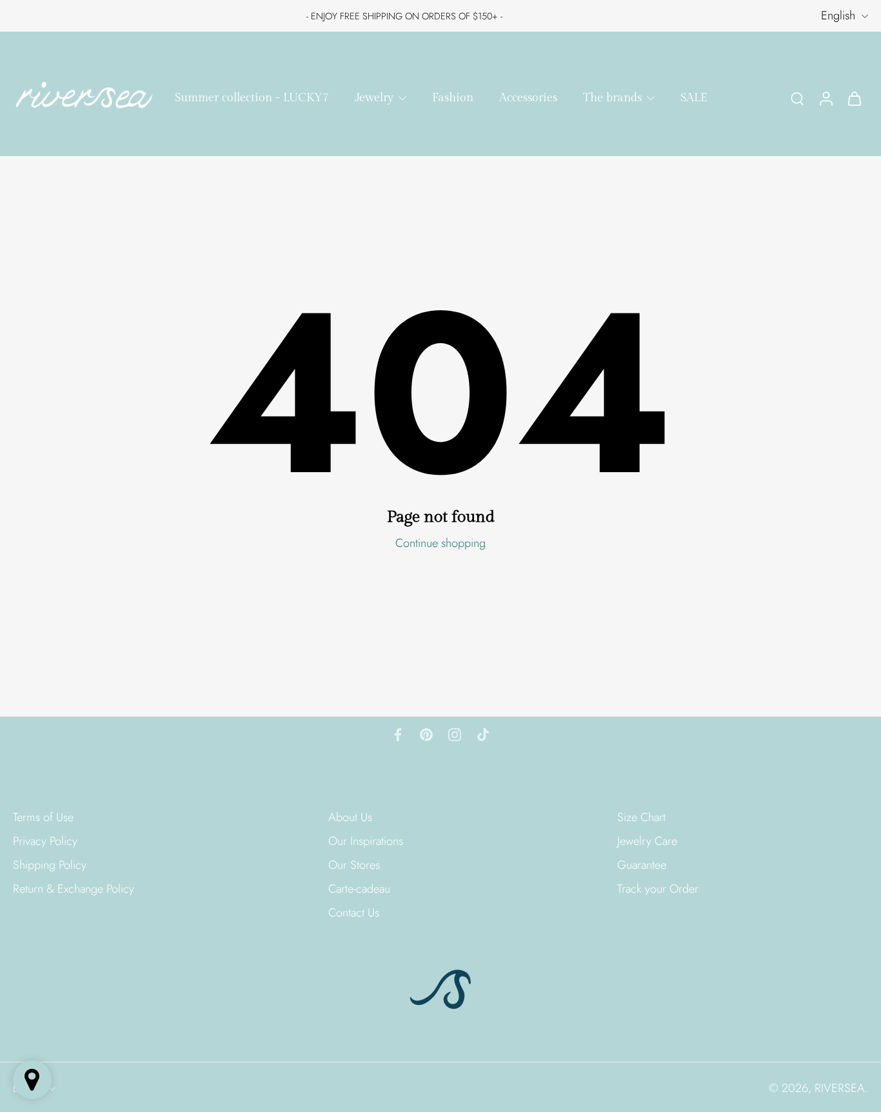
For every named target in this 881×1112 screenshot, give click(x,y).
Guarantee (641, 865)
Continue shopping (440, 543)
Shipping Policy (49, 865)
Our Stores (354, 865)
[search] (797, 98)
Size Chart (641, 817)
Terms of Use (43, 817)
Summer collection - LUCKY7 (252, 97)
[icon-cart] (854, 98)
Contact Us (353, 913)
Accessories (528, 97)
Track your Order (657, 889)
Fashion (452, 97)
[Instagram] (454, 734)
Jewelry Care (647, 841)
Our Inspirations (365, 841)
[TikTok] (483, 734)
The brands (612, 97)
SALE (694, 97)
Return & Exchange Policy (73, 889)
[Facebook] (398, 734)
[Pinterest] (426, 734)
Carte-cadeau (359, 889)
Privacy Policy (45, 841)
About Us (350, 817)
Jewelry (374, 97)
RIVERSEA (840, 1088)
